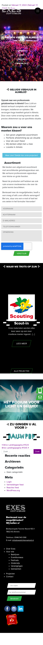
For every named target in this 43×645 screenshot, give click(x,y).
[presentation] (6, 322)
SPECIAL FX (22, 63)
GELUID (21, 59)
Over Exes (10, 549)
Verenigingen (17, 566)
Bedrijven (15, 554)
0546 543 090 (20, 537)
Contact (9, 576)
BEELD (21, 51)
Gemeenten (16, 569)
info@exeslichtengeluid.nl (23, 540)
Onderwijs (15, 563)
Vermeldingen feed (15, 484)
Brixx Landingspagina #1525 (16, 445)
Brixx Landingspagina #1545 (15, 448)
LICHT (21, 55)
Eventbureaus (17, 557)
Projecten (10, 573)
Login (9, 482)
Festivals (15, 560)
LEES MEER (21, 343)
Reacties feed (13, 487)
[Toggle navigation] (37, 11)
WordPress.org (13, 490)
